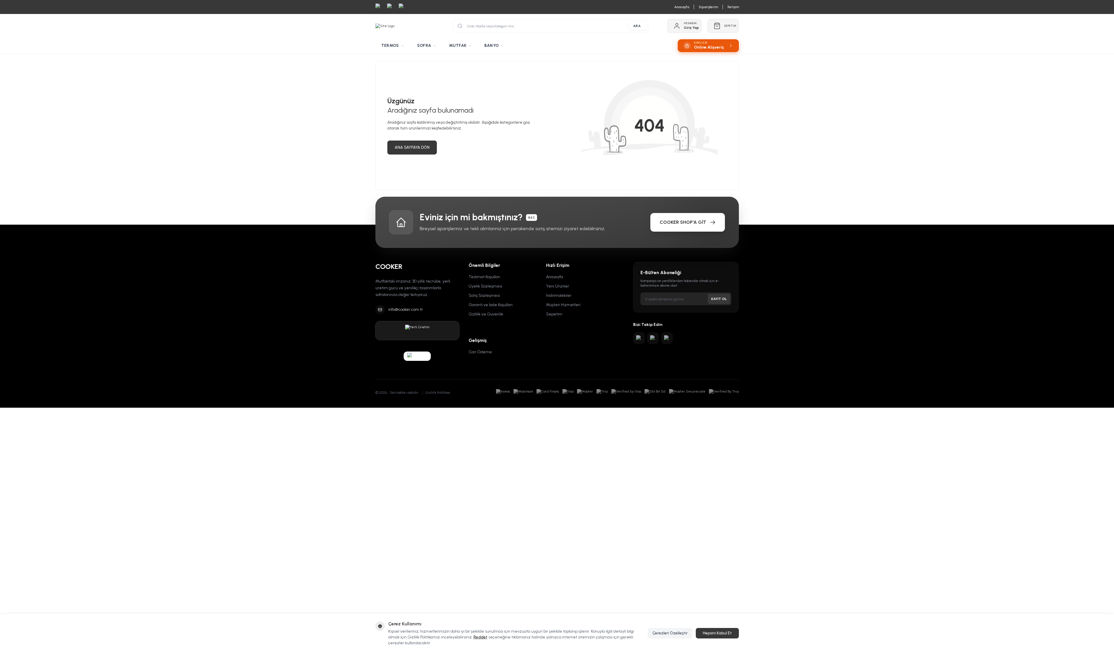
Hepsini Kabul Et (717, 633)
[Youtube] (653, 338)
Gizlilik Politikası (438, 393)
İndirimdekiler (558, 295)
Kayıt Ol (719, 299)
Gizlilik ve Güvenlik (486, 314)
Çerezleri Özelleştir (670, 633)
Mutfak (457, 45)
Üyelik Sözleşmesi (485, 286)
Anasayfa (554, 276)
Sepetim (554, 314)
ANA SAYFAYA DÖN (412, 147)
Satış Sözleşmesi (484, 295)
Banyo (491, 45)
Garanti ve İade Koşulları (491, 304)
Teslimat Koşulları (484, 276)
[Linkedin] (667, 338)
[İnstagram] (639, 338)
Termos (390, 45)
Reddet (481, 637)
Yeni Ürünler (557, 286)
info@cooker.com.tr (405, 309)
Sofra (424, 45)
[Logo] (385, 26)
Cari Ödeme (480, 351)
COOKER (388, 266)
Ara (637, 26)
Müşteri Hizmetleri (563, 304)
